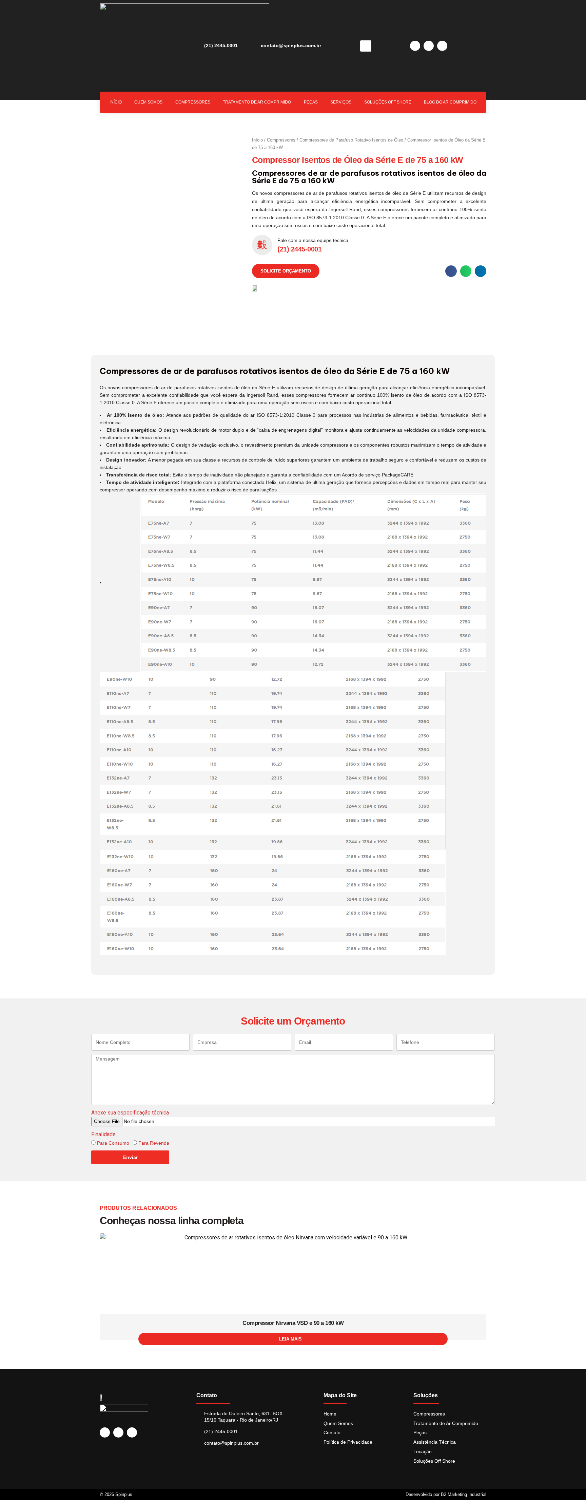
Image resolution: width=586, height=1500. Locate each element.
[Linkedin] (415, 46)
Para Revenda (153, 1143)
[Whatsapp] (442, 46)
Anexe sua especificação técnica (130, 1112)
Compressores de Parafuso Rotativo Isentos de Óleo (351, 140)
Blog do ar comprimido (450, 102)
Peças (311, 102)
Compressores (192, 102)
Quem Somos (148, 102)
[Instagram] (429, 46)
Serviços (340, 102)
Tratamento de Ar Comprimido (257, 102)
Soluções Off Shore (387, 102)
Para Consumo (113, 1143)
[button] (365, 46)
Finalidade (103, 1134)
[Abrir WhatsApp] (569, 1483)
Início (116, 102)
